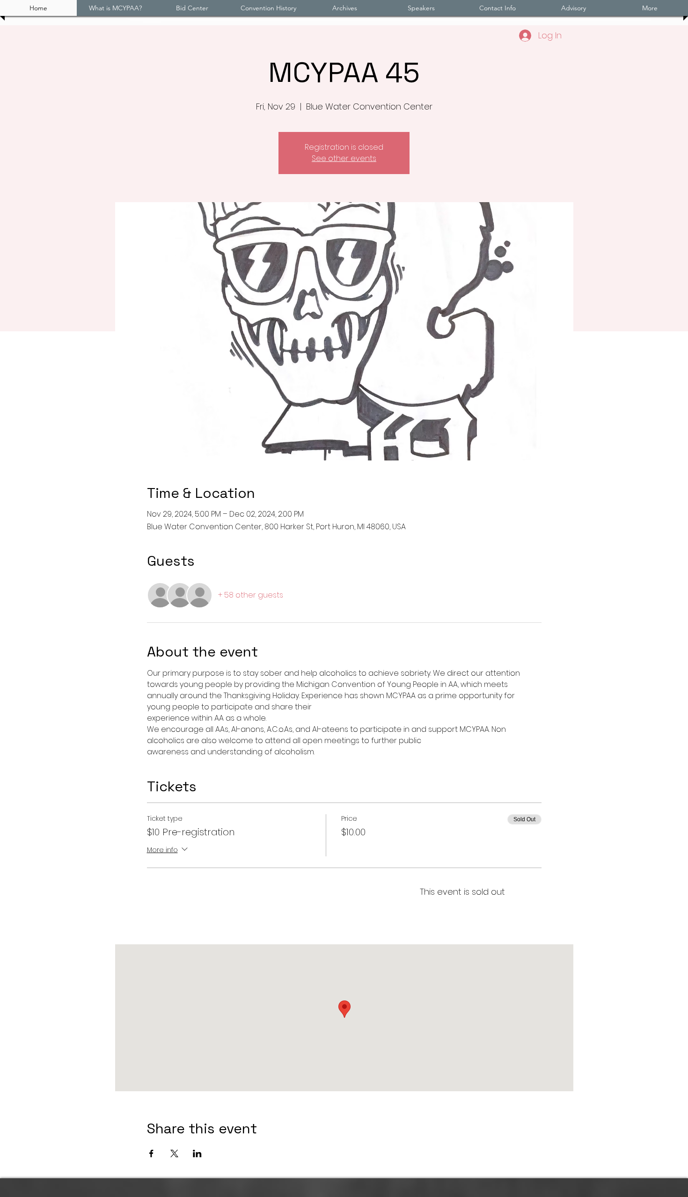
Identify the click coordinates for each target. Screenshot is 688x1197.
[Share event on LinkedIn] (197, 1153)
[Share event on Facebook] (151, 1153)
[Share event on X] (174, 1153)
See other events (344, 158)
